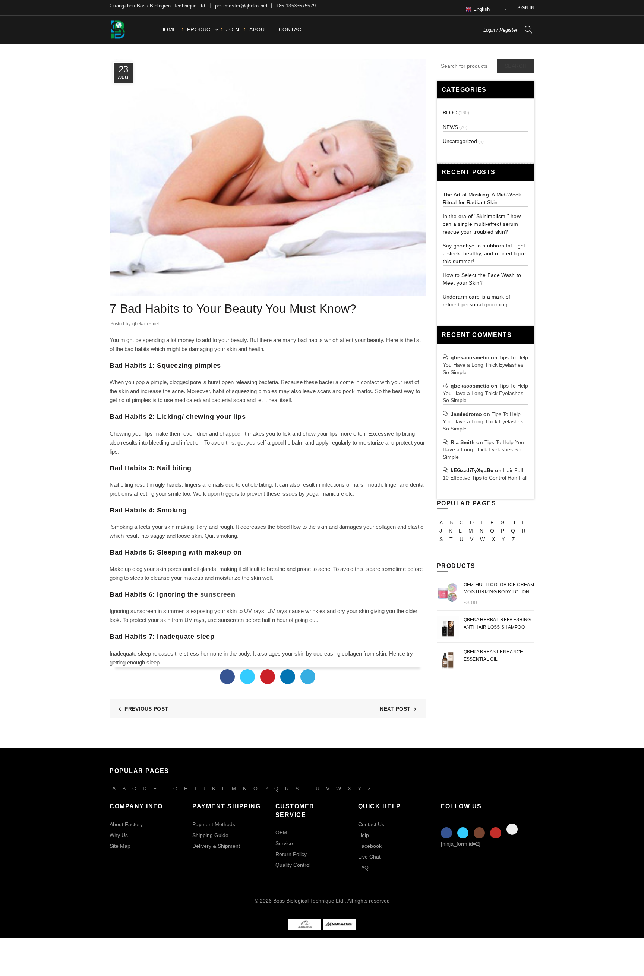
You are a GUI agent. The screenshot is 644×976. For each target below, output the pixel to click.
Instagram (479, 832)
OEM (281, 833)
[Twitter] (247, 676)
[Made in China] (339, 924)
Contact (292, 29)
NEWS (450, 127)
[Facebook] (227, 676)
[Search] (528, 29)
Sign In (525, 7)
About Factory (126, 824)
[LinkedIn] (287, 676)
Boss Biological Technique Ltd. (309, 901)
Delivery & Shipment (216, 846)
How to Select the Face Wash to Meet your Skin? (482, 279)
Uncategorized (460, 141)
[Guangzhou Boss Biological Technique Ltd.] (304, 924)
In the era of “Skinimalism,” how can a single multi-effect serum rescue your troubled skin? (482, 224)
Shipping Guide (210, 835)
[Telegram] (307, 676)
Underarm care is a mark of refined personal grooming (477, 300)
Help (363, 835)
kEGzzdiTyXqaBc (472, 470)
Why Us (119, 835)
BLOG (119, 290)
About (258, 29)
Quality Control (292, 865)
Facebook (370, 846)
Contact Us (371, 824)
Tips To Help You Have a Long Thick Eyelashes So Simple (485, 364)
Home (168, 29)
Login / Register (500, 30)
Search (516, 66)
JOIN (232, 29)
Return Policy (291, 854)
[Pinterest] (267, 676)
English (480, 9)
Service (284, 843)
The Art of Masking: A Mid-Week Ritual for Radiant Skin (482, 198)
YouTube (495, 832)
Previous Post (146, 709)
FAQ (363, 868)
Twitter (462, 832)
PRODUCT (200, 29)
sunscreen (218, 594)
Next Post (395, 709)
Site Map (120, 846)
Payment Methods (213, 824)
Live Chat (369, 857)
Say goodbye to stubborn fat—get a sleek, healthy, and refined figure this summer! (485, 253)
